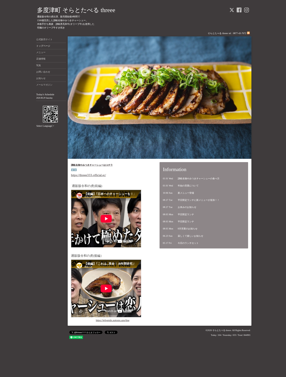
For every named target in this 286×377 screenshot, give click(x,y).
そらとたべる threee (221, 330)
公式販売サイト (44, 39)
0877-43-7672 (239, 33)
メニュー (41, 52)
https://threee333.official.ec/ (88, 175)
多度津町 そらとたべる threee (76, 10)
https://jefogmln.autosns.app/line (112, 320)
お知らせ (41, 78)
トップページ (43, 46)
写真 (38, 65)
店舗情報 (41, 59)
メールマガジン (44, 85)
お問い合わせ (43, 72)
